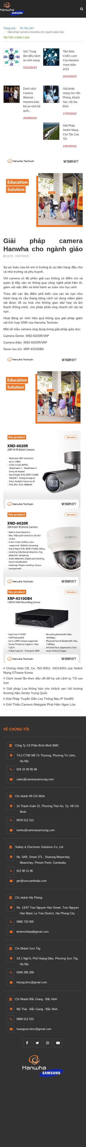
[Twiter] (37, 1042)
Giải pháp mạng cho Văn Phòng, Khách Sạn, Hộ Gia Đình (71, 97)
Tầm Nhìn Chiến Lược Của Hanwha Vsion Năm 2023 (71, 60)
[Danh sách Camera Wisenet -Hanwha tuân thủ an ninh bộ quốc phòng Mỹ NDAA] (12, 94)
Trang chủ (9, 28)
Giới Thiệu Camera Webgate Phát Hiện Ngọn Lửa (40, 704)
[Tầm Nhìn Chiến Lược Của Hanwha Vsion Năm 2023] (51, 57)
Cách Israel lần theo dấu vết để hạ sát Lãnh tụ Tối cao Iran (43, 681)
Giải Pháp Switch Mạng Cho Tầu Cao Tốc (71, 132)
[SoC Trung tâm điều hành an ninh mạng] (12, 57)
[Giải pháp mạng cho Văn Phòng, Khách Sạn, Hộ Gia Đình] (51, 94)
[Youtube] (58, 1042)
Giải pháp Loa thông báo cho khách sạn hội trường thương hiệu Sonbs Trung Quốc (43, 691)
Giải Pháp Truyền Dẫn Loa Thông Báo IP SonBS (39, 698)
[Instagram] (47, 1042)
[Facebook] (27, 1042)
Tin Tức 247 (27, 28)
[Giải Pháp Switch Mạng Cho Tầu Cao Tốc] (51, 130)
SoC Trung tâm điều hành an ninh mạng (31, 56)
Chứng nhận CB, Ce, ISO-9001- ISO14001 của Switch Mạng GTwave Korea (43, 670)
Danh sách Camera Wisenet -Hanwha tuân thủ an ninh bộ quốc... (31, 99)
